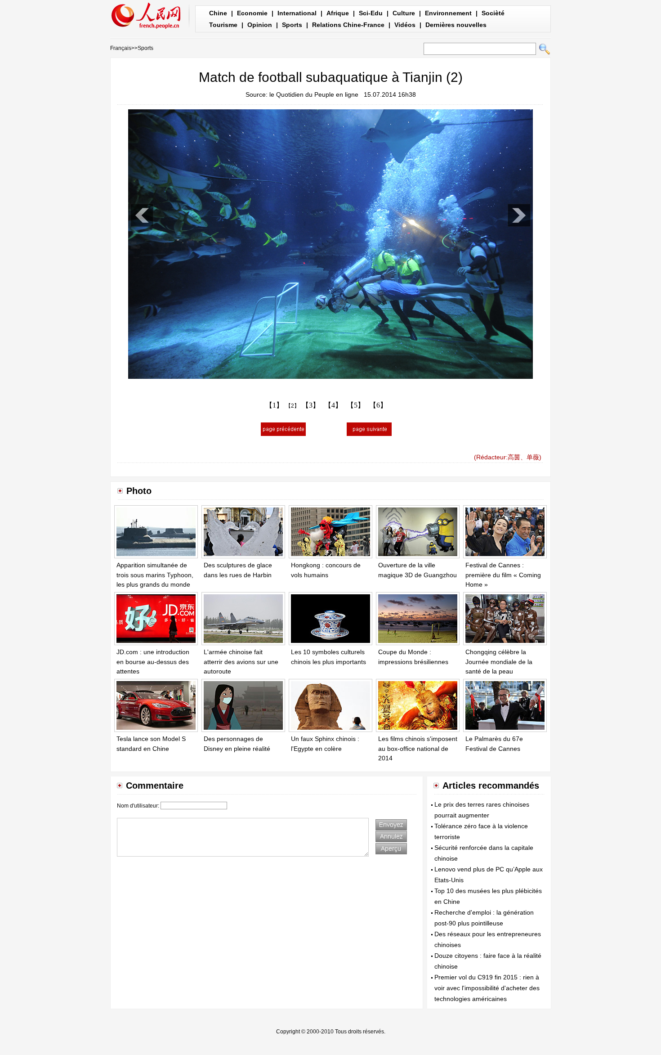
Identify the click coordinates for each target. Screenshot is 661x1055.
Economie (252, 13)
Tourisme (223, 24)
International (297, 13)
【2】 (292, 406)
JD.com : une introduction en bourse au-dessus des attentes (152, 661)
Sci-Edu (371, 13)
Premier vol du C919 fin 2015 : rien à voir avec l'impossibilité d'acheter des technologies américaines (487, 988)
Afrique (337, 13)
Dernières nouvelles (456, 24)
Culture (404, 13)
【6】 (378, 405)
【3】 (311, 405)
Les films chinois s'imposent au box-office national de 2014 (417, 748)
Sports (292, 24)
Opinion (259, 24)
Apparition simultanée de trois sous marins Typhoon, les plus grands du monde (154, 574)
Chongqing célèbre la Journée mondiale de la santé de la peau (498, 661)
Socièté (493, 13)
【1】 (274, 405)
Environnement (448, 13)
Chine (218, 13)
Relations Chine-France (348, 24)
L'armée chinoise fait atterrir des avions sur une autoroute (241, 661)
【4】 (333, 405)
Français (120, 48)
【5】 (356, 405)
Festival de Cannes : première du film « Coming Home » (503, 574)
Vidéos (404, 24)
